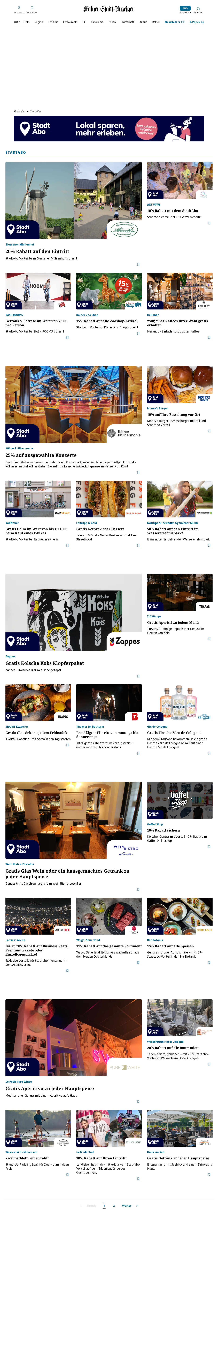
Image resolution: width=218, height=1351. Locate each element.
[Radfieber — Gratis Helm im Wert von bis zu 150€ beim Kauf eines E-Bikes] (38, 499)
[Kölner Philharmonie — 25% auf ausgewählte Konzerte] (73, 404)
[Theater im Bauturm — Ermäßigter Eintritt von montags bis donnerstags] (109, 702)
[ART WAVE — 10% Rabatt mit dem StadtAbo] (180, 180)
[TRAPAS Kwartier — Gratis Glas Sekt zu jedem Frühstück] (38, 702)
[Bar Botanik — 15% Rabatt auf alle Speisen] (180, 916)
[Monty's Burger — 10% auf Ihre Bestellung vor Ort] (180, 384)
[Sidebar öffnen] (17, 22)
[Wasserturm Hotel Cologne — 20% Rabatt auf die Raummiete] (180, 1017)
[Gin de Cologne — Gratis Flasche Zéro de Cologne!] (180, 702)
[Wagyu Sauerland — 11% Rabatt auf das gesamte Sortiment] (109, 916)
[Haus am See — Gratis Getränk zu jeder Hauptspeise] (180, 1128)
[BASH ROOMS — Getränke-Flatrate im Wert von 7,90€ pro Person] (38, 291)
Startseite (19, 111)
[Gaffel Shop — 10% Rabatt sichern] (180, 800)
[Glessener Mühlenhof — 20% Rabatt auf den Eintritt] (73, 200)
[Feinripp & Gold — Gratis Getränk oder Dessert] (109, 499)
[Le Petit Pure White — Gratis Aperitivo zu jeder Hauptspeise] (73, 1037)
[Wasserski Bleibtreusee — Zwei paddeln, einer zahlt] (38, 1128)
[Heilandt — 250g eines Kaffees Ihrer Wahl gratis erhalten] (180, 291)
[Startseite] (109, 9)
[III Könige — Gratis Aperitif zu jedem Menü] (180, 592)
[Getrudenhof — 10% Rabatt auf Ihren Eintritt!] (109, 1128)
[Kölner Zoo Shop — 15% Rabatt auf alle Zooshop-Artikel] (109, 291)
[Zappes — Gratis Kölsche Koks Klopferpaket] (73, 612)
